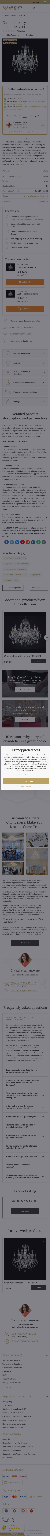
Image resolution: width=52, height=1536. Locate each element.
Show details (26, 787)
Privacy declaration (26, 775)
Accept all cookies (26, 781)
